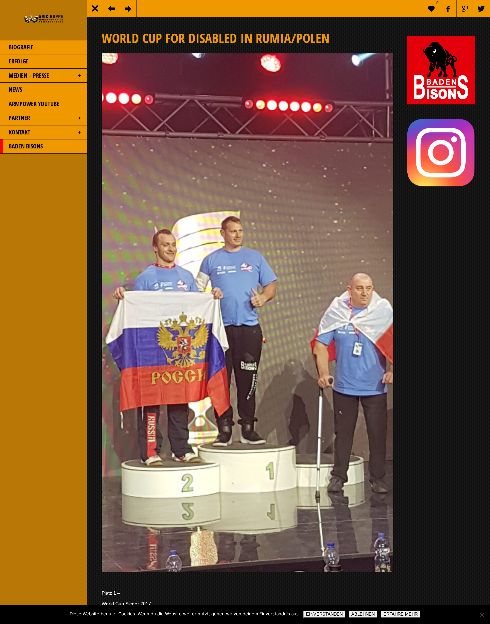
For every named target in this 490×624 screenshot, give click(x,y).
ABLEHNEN (363, 614)
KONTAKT (19, 132)
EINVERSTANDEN (324, 614)
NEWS (15, 89)
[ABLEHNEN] (481, 614)
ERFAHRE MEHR (400, 614)
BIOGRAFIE (21, 47)
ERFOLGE (19, 61)
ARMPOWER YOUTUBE (34, 104)
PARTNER (19, 118)
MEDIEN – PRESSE (29, 75)
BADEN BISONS (26, 146)
